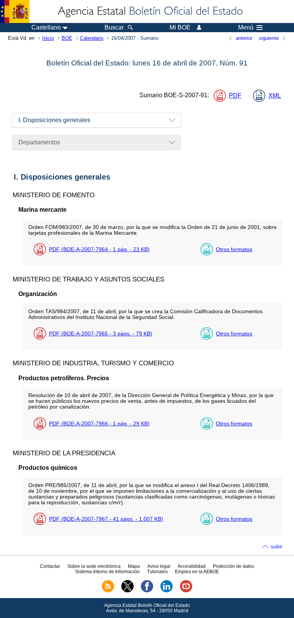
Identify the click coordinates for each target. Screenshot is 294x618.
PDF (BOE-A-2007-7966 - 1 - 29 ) (99, 423)
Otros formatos (234, 249)
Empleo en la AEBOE (197, 571)
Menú (245, 28)
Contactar (50, 566)
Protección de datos (233, 566)
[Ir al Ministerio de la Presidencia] (14, 11)
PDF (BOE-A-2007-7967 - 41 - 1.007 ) (106, 519)
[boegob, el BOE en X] (127, 590)
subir (277, 546)
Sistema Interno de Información (107, 571)
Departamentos (39, 142)
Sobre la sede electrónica (94, 566)
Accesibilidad (192, 566)
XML (274, 95)
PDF (235, 95)
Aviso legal (158, 566)
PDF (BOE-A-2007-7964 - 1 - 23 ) (99, 249)
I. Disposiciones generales (54, 120)
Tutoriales (157, 571)
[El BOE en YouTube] (186, 590)
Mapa (134, 566)
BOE (67, 38)
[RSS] (108, 590)
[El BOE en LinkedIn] (166, 590)
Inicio (48, 38)
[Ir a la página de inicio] (149, 11)
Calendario (91, 38)
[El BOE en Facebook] (147, 590)
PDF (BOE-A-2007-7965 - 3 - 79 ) (100, 333)
